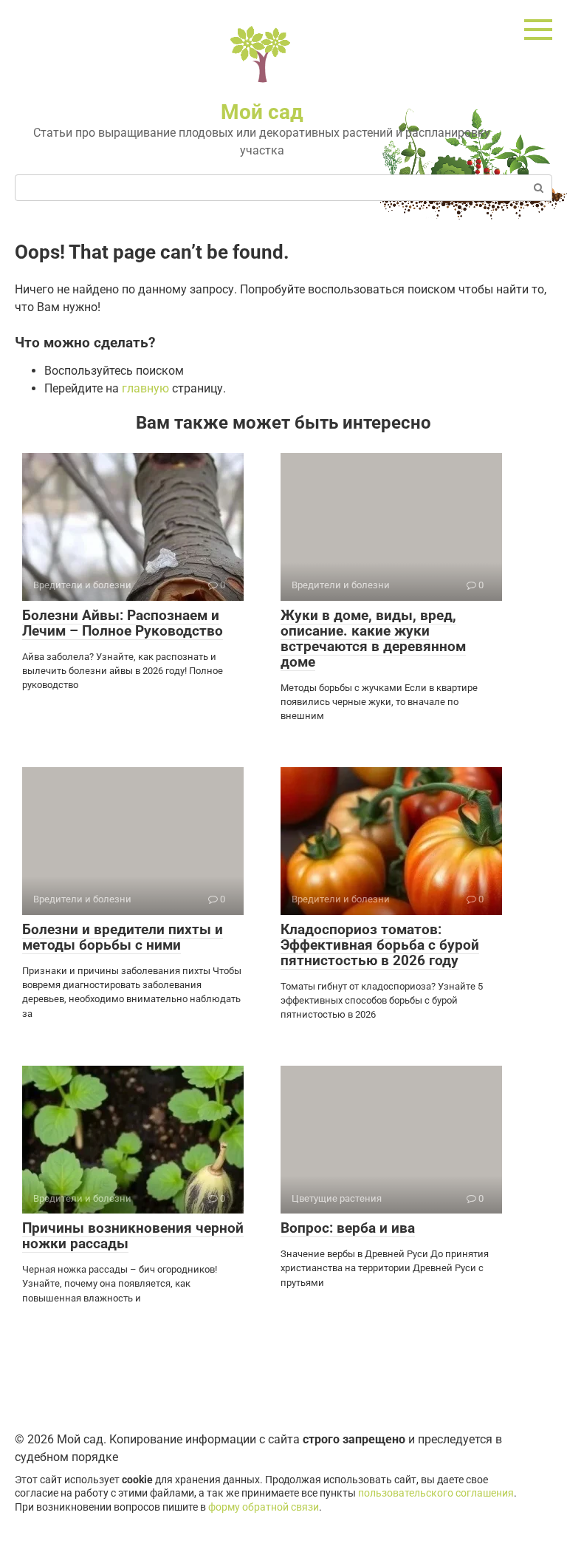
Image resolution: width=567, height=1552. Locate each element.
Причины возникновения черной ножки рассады (133, 1235)
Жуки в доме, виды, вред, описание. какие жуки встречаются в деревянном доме (373, 638)
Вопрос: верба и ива (348, 1227)
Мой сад (262, 112)
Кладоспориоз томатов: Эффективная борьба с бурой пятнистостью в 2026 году (380, 945)
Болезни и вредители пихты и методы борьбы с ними (122, 937)
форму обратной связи (263, 1507)
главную (145, 388)
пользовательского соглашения (436, 1493)
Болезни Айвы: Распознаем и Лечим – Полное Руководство (122, 623)
